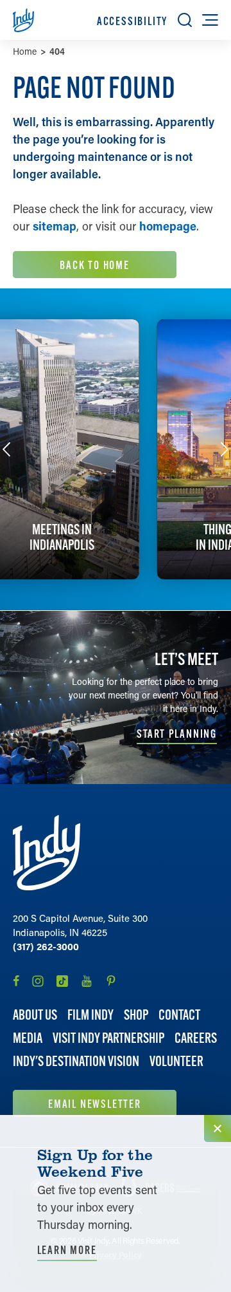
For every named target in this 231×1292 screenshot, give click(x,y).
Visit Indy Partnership (108, 1038)
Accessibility (132, 21)
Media (27, 1038)
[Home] (46, 852)
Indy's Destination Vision (76, 1061)
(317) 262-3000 (46, 946)
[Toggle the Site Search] (185, 20)
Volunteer (176, 1061)
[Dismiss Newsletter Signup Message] (217, 1128)
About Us (35, 1015)
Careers (196, 1038)
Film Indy (90, 1015)
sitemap (54, 226)
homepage (167, 226)
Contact (179, 1015)
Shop (136, 1015)
